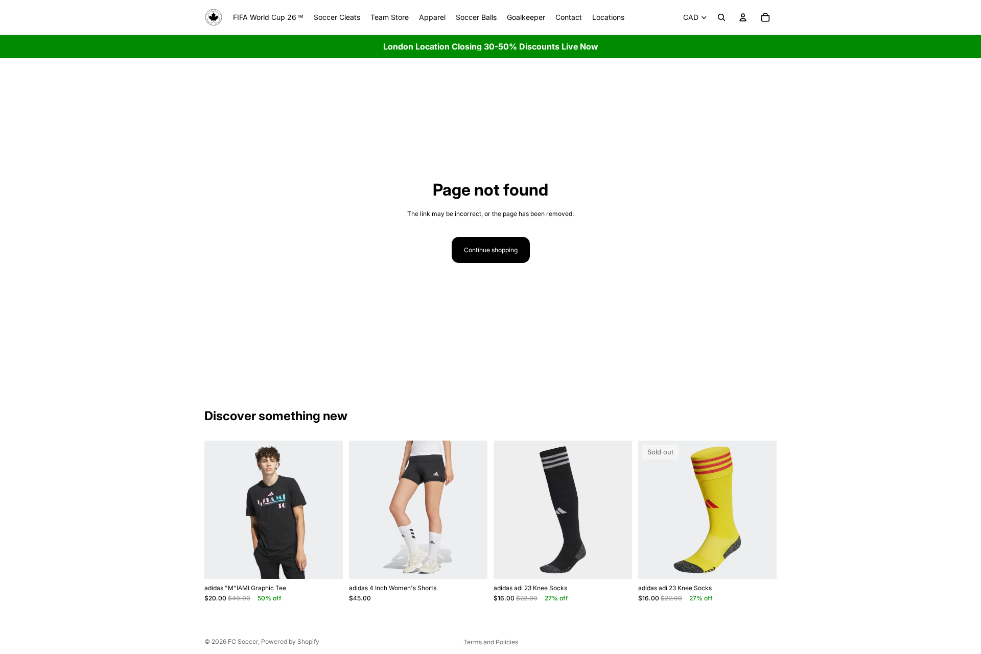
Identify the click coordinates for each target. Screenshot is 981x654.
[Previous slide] (219, 509)
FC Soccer (243, 641)
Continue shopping (491, 250)
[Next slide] (327, 509)
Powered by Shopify (290, 641)
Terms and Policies (490, 642)
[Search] (721, 17)
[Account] (743, 17)
